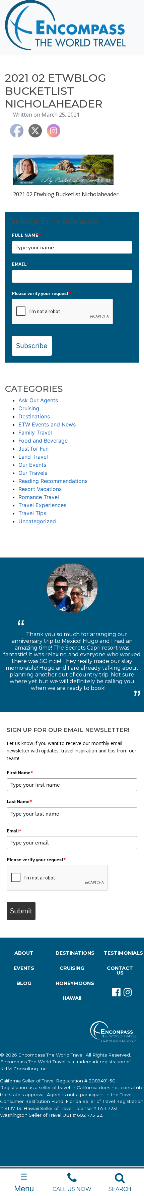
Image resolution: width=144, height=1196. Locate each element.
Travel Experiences (42, 505)
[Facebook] (114, 992)
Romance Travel (38, 497)
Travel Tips (32, 513)
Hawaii (72, 998)
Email (20, 264)
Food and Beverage (43, 440)
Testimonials (121, 953)
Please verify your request (41, 293)
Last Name (19, 801)
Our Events (32, 464)
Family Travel (35, 432)
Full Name (26, 235)
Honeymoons (73, 983)
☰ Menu (24, 1182)
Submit (21, 910)
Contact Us (120, 970)
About (23, 953)
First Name (20, 773)
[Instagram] (125, 992)
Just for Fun (33, 448)
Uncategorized (37, 521)
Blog (23, 983)
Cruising (28, 408)
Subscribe (32, 345)
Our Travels (32, 472)
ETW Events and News (47, 424)
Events (24, 968)
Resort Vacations (40, 489)
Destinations (34, 416)
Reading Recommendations (52, 481)
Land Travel (33, 456)
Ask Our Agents (38, 400)
